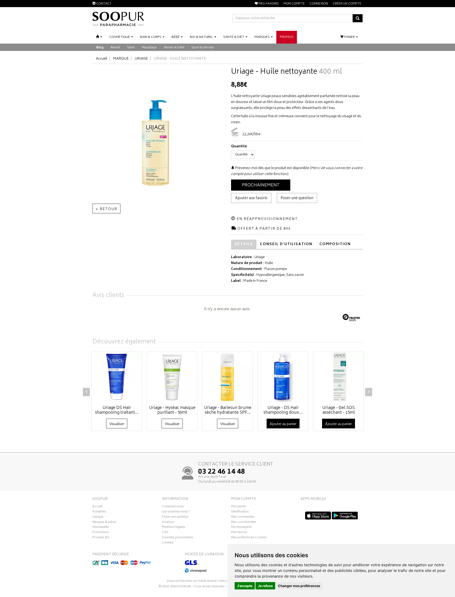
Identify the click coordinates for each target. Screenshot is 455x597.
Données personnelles (177, 538)
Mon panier (238, 507)
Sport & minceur (202, 47)
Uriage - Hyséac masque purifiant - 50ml (172, 410)
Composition (335, 244)
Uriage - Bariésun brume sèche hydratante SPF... (227, 410)
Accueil (101, 59)
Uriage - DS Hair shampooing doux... (283, 410)
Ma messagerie (241, 527)
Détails (244, 244)
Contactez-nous (173, 507)
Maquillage (149, 47)
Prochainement (261, 185)
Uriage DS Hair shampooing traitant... (117, 410)
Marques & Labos (104, 523)
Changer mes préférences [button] (299, 586)
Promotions (100, 533)
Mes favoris (239, 533)
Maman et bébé (174, 47)
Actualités (99, 512)
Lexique (97, 517)
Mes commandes (243, 517)
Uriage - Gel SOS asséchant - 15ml (338, 410)
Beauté (115, 47)
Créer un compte (347, 4)
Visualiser (116, 424)
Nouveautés (100, 527)
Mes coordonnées (243, 523)
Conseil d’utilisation (286, 244)
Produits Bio (100, 538)
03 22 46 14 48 (221, 472)
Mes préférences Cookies (249, 538)
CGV (165, 533)
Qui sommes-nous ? (176, 512)
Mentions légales (173, 527)
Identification (240, 512)
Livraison (168, 523)
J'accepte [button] (244, 586)
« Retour (106, 209)
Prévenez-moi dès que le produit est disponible (271, 168)
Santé (131, 47)
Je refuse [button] (265, 586)
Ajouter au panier (283, 424)
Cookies (167, 543)
